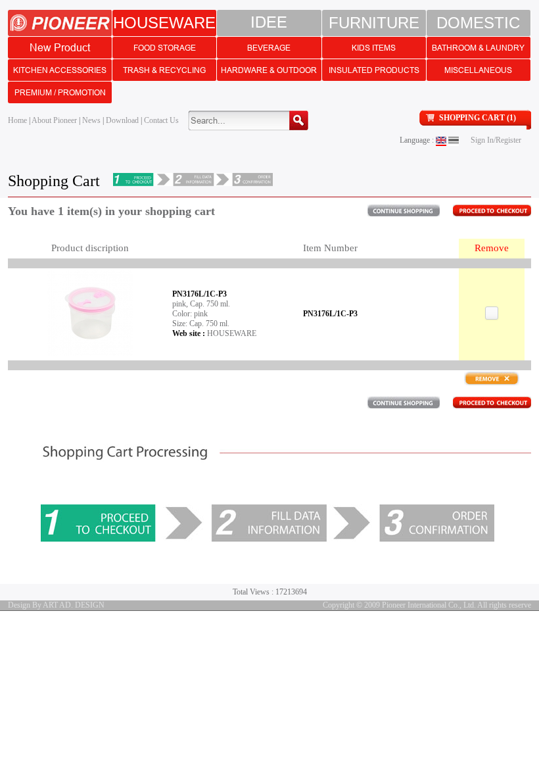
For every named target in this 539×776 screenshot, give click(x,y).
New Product (60, 47)
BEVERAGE (269, 48)
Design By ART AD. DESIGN (56, 605)
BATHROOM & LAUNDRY (478, 48)
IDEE (268, 23)
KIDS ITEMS (374, 48)
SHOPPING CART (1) (477, 117)
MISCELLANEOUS (478, 70)
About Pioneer (54, 120)
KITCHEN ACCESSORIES (59, 70)
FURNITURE (374, 23)
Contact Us (161, 120)
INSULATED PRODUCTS (374, 70)
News (91, 120)
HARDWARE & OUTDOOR (269, 70)
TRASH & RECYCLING (164, 70)
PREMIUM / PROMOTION (60, 92)
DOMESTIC (478, 23)
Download (122, 120)
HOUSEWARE (164, 23)
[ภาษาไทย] (453, 140)
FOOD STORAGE (164, 48)
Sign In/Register (496, 140)
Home (17, 120)
